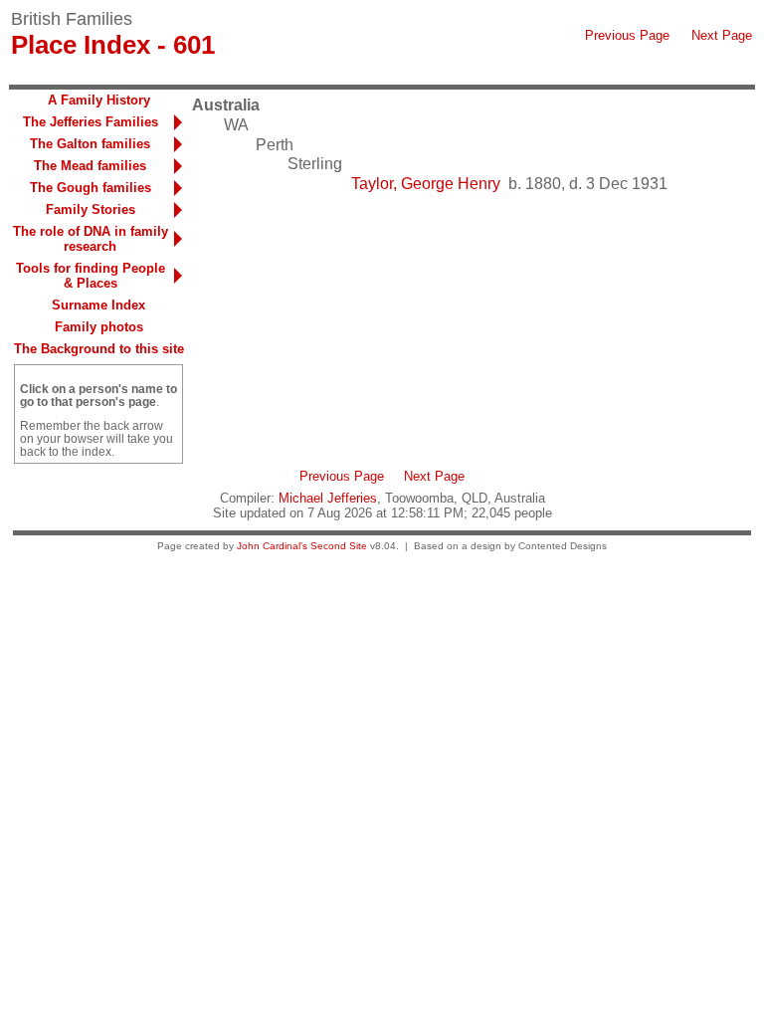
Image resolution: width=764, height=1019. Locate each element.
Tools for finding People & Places (90, 276)
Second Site (338, 545)
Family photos (99, 326)
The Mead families (90, 165)
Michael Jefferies (328, 498)
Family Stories (90, 209)
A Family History (99, 100)
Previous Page (627, 35)
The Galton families (90, 143)
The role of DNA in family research (90, 239)
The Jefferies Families (90, 121)
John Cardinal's (272, 545)
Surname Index (98, 305)
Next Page (721, 35)
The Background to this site (99, 348)
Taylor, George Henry (425, 183)
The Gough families (90, 187)
